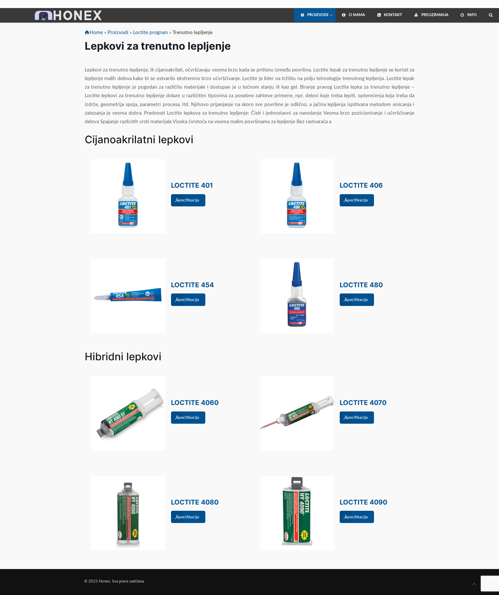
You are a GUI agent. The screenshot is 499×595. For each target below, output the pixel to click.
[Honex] (54, 19)
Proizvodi (118, 32)
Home (96, 32)
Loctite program (150, 32)
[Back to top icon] (474, 584)
